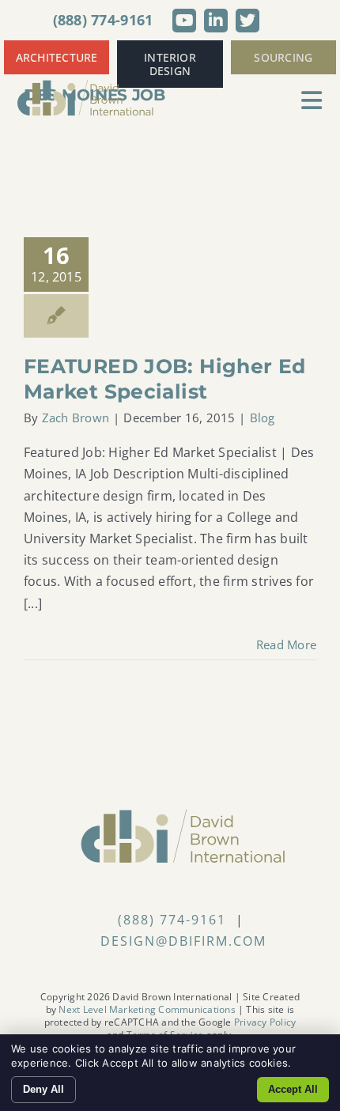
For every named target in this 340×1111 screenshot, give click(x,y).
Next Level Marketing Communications (147, 1009)
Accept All (293, 1089)
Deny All (43, 1089)
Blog (262, 417)
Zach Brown (75, 417)
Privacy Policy (265, 1022)
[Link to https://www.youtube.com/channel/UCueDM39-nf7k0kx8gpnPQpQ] (184, 20)
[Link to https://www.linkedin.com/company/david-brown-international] (216, 20)
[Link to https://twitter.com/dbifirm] (247, 20)
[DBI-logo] (86, 85)
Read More (286, 644)
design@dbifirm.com (183, 941)
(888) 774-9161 (103, 19)
